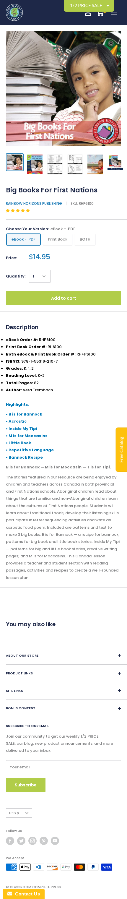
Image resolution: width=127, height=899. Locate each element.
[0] (100, 12)
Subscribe (26, 785)
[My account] (88, 12)
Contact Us (26, 893)
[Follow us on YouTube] (55, 841)
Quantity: (15, 276)
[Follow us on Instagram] (32, 841)
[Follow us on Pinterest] (44, 841)
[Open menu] (114, 12)
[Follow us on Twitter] (21, 841)
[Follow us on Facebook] (10, 841)
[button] (18, 210)
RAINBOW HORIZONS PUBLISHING (34, 203)
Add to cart (63, 298)
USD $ (14, 813)
